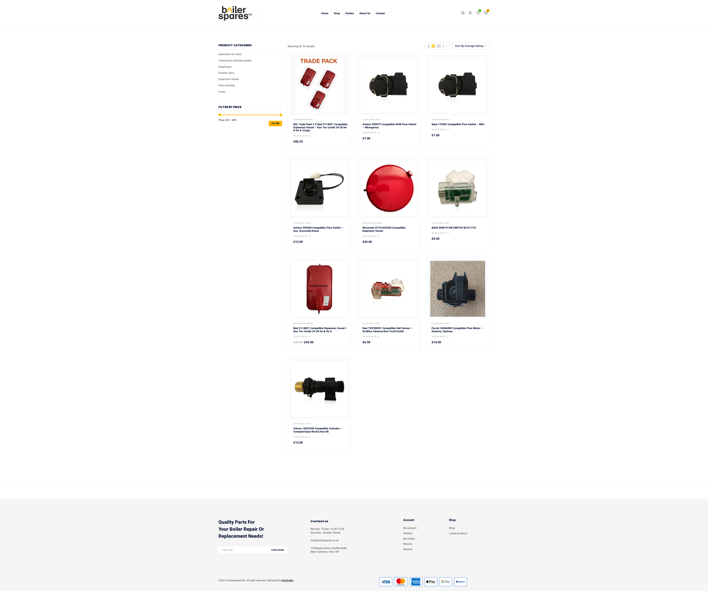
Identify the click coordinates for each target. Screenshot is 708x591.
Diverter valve (226, 73)
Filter (275, 123)
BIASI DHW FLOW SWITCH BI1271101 (454, 228)
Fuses (221, 92)
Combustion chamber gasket (235, 60)
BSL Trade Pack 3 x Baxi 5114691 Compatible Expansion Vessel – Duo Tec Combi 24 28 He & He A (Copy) (320, 127)
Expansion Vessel (228, 79)
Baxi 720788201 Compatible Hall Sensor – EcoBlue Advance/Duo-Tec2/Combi (387, 330)
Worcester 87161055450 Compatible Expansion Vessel (384, 229)
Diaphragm (224, 67)
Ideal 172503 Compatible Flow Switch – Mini (458, 124)
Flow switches (226, 85)
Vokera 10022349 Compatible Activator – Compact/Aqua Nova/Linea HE (317, 430)
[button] (486, 13)
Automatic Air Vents (230, 54)
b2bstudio (287, 580)
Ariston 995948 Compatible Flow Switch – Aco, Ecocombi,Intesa (318, 229)
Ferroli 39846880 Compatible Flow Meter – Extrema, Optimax (457, 330)
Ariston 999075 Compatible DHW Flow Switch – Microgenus (389, 126)
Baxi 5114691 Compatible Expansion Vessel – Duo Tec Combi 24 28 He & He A (320, 330)
